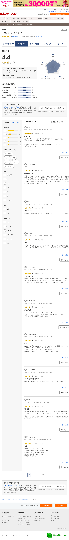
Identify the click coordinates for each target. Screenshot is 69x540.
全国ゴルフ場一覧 (6, 24)
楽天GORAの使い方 (51, 11)
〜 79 (8, 222)
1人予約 (9, 18)
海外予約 (23, 18)
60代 (7, 196)
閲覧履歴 (40, 14)
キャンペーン (32, 18)
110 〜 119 (9, 239)
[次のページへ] (47, 475)
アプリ (13, 21)
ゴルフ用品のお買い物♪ (25, 516)
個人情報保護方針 (39, 518)
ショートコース (5, 21)
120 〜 (8, 243)
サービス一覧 (6, 535)
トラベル (60, 9)
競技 (18, 21)
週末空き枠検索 (17, 24)
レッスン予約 (47, 18)
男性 (7, 209)
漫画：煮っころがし (24, 524)
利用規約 (5, 522)
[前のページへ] (25, 475)
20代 (7, 179)
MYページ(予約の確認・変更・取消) (59, 14)
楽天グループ (47, 9)
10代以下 (9, 175)
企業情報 (37, 516)
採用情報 (37, 520)
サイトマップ (66, 11)
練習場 (40, 18)
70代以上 (9, 200)
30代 (7, 183)
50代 (7, 192)
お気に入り (46, 14)
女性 (7, 213)
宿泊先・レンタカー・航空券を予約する (25, 519)
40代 (7, 187)
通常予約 (46, 505)
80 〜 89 (8, 226)
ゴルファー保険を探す (25, 522)
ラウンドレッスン (58, 18)
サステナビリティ (31, 535)
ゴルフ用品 (25, 21)
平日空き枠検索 (27, 24)
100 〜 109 (9, 234)
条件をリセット (16, 122)
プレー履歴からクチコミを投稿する (52, 108)
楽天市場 (66, 9)
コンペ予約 (16, 18)
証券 (55, 9)
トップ (3, 18)
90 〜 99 (8, 230)
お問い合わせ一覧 (18, 535)
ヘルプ (59, 11)
